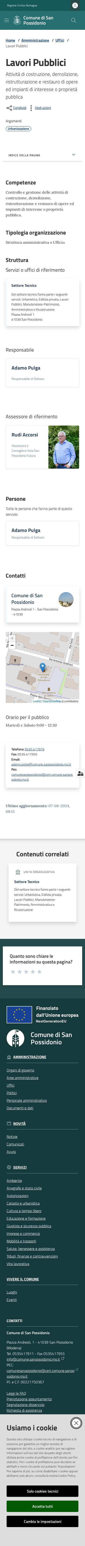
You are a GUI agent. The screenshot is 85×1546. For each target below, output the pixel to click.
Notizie (12, 1136)
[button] (73, 20)
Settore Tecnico (24, 285)
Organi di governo (20, 1070)
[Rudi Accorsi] (63, 447)
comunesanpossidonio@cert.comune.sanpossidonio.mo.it (42, 777)
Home (10, 40)
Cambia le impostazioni (42, 1521)
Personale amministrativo (27, 1100)
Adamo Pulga (26, 367)
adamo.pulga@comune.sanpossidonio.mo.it (41, 764)
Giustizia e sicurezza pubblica (29, 1226)
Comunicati (15, 1144)
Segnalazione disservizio (25, 1404)
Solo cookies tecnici (42, 1491)
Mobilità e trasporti (21, 1241)
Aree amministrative (22, 1077)
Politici (12, 1093)
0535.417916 (34, 749)
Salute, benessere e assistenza (31, 1248)
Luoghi (12, 1292)
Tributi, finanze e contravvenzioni (32, 1256)
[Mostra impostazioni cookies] (80, 773)
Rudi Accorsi (25, 434)
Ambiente (14, 1180)
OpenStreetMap (52, 701)
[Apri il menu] (6, 20)
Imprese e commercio (23, 1233)
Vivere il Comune (23, 1279)
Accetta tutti (42, 1506)
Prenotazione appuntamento (29, 1399)
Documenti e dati (20, 1108)
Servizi (20, 1167)
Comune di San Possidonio (26, 598)
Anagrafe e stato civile (24, 1188)
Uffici (59, 40)
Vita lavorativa (18, 1264)
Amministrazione (35, 40)
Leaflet (37, 701)
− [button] (12, 645)
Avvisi (11, 1151)
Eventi (12, 1299)
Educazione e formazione (26, 1218)
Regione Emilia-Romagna (22, 5)
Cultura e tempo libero (24, 1211)
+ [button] (12, 638)
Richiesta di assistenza (24, 1410)
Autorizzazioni (17, 1195)
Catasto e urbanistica (23, 1203)
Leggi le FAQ (16, 1393)
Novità (19, 1123)
